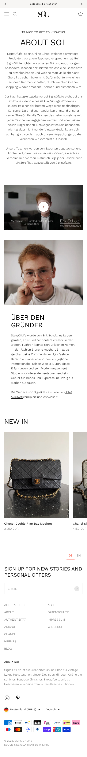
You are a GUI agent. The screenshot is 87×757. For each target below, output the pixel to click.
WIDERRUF (55, 626)
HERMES (10, 641)
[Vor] (82, 4)
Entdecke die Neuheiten (43, 4)
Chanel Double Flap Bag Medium (28, 523)
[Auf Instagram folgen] (7, 698)
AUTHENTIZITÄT (15, 619)
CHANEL (10, 634)
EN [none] (79, 555)
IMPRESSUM (56, 619)
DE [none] (70, 555)
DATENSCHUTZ (58, 612)
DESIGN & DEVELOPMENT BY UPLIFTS (26, 744)
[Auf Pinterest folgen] (18, 698)
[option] (79, 556)
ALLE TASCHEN (15, 605)
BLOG (8, 648)
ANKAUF (10, 626)
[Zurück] (5, 4)
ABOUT (9, 612)
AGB (51, 605)
